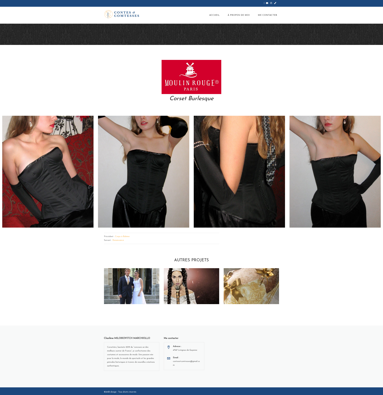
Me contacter (267, 15)
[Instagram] (271, 3)
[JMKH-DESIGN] (275, 3)
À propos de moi (239, 15)
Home (106, 43)
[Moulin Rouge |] (134, 14)
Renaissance (118, 240)
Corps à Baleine (122, 236)
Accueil (214, 15)
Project (114, 43)
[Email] (267, 3)
